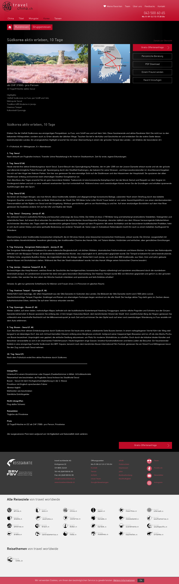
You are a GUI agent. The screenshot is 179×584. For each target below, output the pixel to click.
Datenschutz (124, 464)
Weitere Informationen (124, 580)
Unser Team (96, 479)
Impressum (123, 468)
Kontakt (161, 6)
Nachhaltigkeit (125, 479)
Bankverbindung (125, 475)
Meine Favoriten (114, 6)
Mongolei (33, 18)
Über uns (137, 6)
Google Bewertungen (100, 482)
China (11, 18)
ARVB (121, 460)
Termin (93, 471)
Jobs (121, 471)
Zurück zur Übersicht (163, 40)
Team (127, 6)
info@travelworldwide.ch (65, 479)
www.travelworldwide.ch (65, 482)
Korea (46, 18)
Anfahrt (94, 475)
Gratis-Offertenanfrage (152, 47)
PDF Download (152, 64)
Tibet (21, 18)
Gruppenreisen (42, 27)
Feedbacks (150, 6)
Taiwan (58, 18)
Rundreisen (22, 27)
